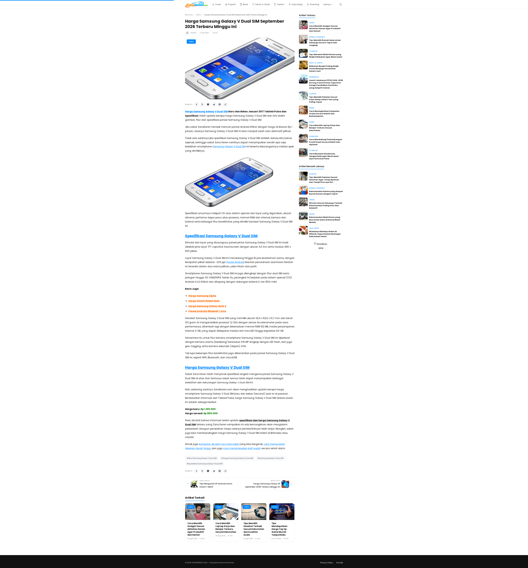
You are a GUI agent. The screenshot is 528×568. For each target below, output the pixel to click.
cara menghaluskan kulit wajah (242, 448)
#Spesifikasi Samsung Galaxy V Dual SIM (204, 464)
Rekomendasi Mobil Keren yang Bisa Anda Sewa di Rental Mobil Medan (324, 219)
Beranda (189, 14)
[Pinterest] (219, 104)
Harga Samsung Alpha (202, 295)
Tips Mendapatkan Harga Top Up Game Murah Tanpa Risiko (279, 529)
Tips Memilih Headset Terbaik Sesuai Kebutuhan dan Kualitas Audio (254, 529)
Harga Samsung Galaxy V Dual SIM (206, 111)
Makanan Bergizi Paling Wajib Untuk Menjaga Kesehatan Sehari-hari (324, 68)
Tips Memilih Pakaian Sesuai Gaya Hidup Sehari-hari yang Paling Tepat (323, 99)
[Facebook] (196, 104)
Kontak (339, 562)
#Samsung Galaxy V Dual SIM (271, 458)
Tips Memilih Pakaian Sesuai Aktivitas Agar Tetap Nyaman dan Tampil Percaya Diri (324, 179)
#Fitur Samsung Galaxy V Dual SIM (202, 458)
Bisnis (311, 108)
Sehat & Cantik (315, 63)
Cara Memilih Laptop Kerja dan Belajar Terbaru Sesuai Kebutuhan (225, 527)
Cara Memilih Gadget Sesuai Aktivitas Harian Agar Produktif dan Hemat (196, 529)
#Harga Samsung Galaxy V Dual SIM (237, 458)
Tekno (198, 14)
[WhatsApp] (208, 104)
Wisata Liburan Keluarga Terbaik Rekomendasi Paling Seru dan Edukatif (325, 205)
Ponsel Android (235, 262)
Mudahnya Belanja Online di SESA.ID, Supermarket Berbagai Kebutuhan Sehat (324, 234)
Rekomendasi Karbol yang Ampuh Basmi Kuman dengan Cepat (326, 192)
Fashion (312, 94)
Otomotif (313, 51)
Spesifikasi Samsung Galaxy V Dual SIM (221, 235)
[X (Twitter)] (202, 104)
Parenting (313, 136)
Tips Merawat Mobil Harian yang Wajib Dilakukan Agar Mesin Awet (325, 55)
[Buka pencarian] (340, 4)
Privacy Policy (326, 562)
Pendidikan (314, 77)
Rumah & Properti (317, 37)
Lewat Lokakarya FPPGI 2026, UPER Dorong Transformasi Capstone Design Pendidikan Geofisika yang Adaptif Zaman (326, 84)
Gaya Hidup (314, 228)
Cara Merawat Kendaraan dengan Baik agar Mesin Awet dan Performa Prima (324, 156)
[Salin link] (225, 104)
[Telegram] (213, 104)
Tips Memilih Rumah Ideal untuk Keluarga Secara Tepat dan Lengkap (325, 42)
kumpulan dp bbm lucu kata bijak (219, 444)
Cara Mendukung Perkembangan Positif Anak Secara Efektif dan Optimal (325, 142)
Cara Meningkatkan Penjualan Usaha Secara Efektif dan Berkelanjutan (324, 113)
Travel (312, 200)
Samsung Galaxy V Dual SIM (229, 146)
